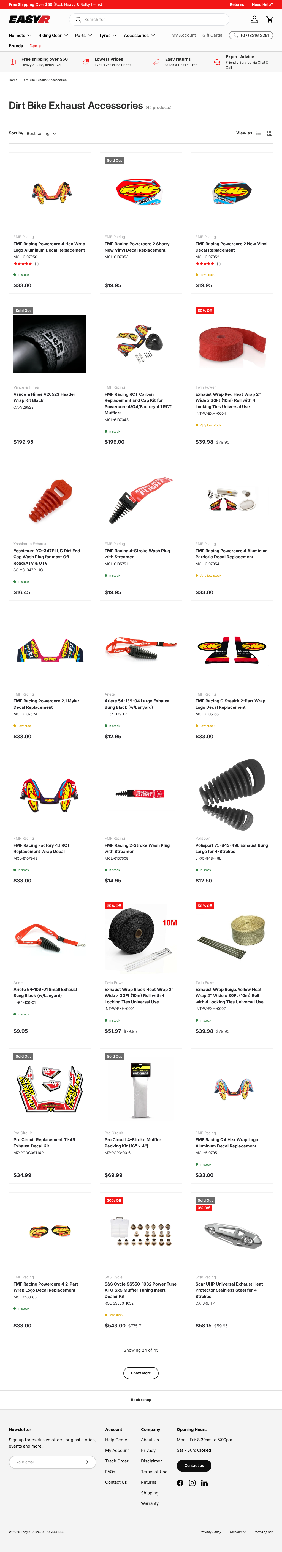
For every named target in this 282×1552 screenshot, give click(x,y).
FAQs (110, 1471)
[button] (270, 19)
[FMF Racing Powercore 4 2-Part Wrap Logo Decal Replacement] (49, 1233)
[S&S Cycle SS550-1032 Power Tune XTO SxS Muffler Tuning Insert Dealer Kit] (141, 1233)
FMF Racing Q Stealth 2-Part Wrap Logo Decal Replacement (230, 704)
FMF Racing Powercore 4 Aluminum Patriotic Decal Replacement (232, 554)
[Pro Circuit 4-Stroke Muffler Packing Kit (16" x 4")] (141, 1089)
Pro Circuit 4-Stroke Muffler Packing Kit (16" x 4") (133, 1143)
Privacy (148, 1450)
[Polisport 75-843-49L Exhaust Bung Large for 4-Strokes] (232, 794)
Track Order (117, 1461)
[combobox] (149, 19)
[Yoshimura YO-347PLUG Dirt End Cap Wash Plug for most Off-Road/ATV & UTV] (49, 500)
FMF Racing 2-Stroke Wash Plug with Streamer (137, 848)
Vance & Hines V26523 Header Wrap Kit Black (44, 397)
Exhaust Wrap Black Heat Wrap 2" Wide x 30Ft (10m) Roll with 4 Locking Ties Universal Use (139, 995)
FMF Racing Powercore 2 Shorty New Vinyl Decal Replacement (137, 247)
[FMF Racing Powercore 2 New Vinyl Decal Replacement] (232, 193)
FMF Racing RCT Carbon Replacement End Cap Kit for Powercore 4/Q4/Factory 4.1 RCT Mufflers (138, 404)
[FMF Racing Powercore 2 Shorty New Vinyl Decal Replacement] (141, 193)
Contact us (194, 1465)
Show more (141, 1373)
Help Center (117, 1439)
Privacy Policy (211, 1532)
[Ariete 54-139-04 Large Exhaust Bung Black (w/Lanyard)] (141, 650)
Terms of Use (154, 1471)
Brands (16, 45)
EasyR (25, 1532)
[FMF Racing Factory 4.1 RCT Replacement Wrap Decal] (49, 794)
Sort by (16, 133)
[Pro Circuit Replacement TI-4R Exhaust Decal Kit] (49, 1089)
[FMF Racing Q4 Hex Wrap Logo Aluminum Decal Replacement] (232, 1089)
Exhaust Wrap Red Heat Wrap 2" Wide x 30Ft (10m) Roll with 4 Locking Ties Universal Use (228, 400)
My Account (184, 35)
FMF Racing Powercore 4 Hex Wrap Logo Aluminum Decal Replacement (49, 247)
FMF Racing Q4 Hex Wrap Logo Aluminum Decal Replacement (227, 1143)
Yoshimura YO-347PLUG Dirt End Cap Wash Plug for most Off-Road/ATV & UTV (46, 557)
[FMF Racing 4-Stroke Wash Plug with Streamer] (141, 500)
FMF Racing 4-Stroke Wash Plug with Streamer (137, 554)
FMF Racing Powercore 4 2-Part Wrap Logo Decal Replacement (45, 1287)
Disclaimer (151, 1461)
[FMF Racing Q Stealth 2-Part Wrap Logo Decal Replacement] (232, 650)
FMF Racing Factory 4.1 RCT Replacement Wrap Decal (41, 848)
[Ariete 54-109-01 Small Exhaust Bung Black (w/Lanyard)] (49, 939)
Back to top (141, 1399)
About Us (150, 1439)
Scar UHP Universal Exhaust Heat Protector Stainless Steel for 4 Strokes (229, 1290)
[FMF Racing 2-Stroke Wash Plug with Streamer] (141, 794)
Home (13, 80)
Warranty (150, 1503)
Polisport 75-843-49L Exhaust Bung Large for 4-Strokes (232, 848)
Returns (237, 4)
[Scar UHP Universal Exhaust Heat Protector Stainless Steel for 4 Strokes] (232, 1233)
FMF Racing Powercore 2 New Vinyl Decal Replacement (231, 247)
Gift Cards (212, 35)
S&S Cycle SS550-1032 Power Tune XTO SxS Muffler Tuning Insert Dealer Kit (141, 1290)
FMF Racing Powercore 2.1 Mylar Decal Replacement (46, 704)
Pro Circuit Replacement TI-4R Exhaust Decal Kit (44, 1143)
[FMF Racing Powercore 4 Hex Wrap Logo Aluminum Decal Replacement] (49, 193)
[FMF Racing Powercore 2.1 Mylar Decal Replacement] (49, 650)
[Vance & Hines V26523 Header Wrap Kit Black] (49, 343)
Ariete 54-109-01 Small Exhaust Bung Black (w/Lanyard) (45, 992)
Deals (35, 45)
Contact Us (116, 1482)
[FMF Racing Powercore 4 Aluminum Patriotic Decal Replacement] (232, 500)
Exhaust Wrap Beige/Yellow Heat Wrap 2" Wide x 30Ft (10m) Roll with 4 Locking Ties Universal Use (230, 995)
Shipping (149, 1493)
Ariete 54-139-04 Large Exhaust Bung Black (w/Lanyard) (137, 704)
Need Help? (262, 4)
